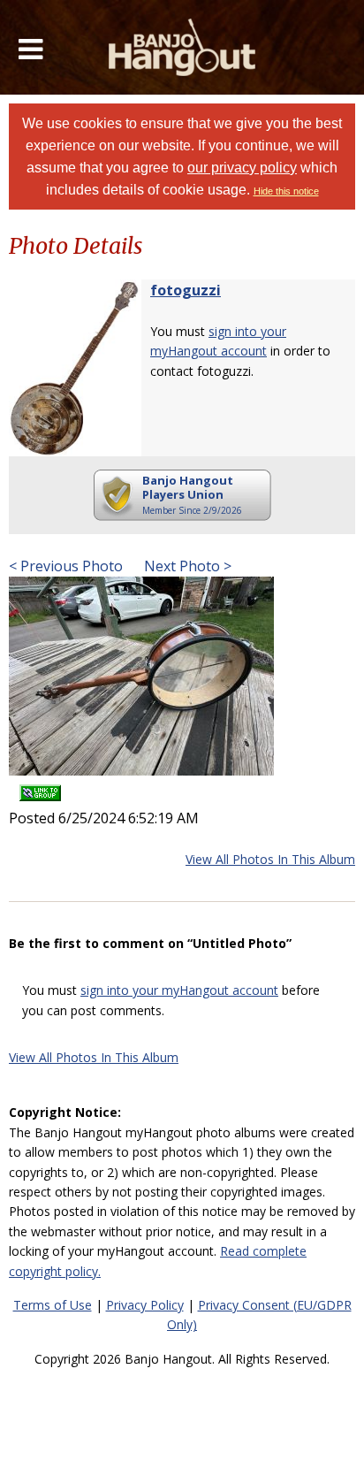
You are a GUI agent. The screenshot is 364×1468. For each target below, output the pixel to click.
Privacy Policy (145, 1304)
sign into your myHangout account (179, 990)
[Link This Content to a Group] (40, 787)
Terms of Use (52, 1304)
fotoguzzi (185, 290)
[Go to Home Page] (182, 47)
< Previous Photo (66, 566)
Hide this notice (286, 191)
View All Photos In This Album (270, 859)
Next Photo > (185, 566)
